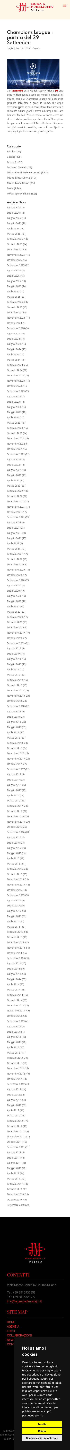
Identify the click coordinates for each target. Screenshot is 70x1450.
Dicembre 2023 (15, 375)
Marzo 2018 (13, 737)
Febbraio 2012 (15, 1120)
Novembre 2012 (16, 1073)
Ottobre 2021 (14, 512)
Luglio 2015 (13, 905)
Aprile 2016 (13, 858)
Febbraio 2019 (15, 679)
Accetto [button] (42, 1424)
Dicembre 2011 (15, 1131)
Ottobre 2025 (14, 259)
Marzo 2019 (13, 674)
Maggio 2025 (14, 286)
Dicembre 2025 (15, 249)
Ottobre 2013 (14, 1015)
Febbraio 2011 (15, 1183)
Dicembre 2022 (15, 438)
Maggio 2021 (14, 538)
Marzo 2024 (13, 359)
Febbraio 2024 (15, 364)
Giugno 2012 (14, 1099)
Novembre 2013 (16, 1010)
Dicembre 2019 (15, 627)
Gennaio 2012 (14, 1126)
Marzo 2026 (13, 233)
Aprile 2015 (13, 921)
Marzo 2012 (13, 1115)
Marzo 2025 (13, 296)
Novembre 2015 (16, 884)
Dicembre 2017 (15, 753)
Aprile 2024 (13, 354)
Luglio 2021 (13, 527)
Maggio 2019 (14, 664)
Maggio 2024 (14, 349)
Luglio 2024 (13, 338)
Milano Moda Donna (18, 177)
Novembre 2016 (16, 821)
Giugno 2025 (14, 281)
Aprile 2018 (13, 732)
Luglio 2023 (13, 401)
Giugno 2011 (14, 1162)
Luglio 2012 (13, 1094)
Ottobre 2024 (14, 323)
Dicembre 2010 (15, 1194)
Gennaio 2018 (14, 748)
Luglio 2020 (13, 590)
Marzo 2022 (13, 485)
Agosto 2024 (14, 333)
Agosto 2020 (14, 585)
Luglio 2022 (13, 464)
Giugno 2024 (14, 343)
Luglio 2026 (13, 212)
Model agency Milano (19, 193)
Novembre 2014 (16, 947)
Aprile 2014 (13, 984)
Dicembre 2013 (15, 1005)
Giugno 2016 (14, 848)
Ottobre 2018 (14, 700)
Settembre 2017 (16, 769)
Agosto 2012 (14, 1089)
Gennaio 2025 (14, 307)
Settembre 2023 (16, 391)
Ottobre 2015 (14, 889)
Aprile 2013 (13, 1047)
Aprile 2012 (13, 1110)
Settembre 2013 (16, 1021)
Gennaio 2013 (14, 1063)
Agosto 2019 (14, 648)
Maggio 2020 (14, 601)
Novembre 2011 (16, 1136)
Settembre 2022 (16, 454)
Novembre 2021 (16, 506)
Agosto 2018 (14, 711)
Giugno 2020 (14, 595)
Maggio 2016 (14, 853)
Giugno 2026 (14, 218)
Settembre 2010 (16, 1204)
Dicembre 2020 (15, 564)
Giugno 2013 (14, 1036)
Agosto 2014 (14, 963)
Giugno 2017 (14, 784)
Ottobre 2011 (14, 1141)
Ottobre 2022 (14, 448)
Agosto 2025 (14, 270)
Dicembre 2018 (15, 690)
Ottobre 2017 (14, 763)
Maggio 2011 (14, 1168)
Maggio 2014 (14, 979)
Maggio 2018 (14, 727)
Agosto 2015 (14, 900)
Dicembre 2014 (15, 942)
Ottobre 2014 (14, 953)
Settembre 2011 (16, 1147)
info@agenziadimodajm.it (24, 1301)
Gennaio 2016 (14, 874)
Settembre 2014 (16, 958)
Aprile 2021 (13, 543)
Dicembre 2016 (15, 816)
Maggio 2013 (14, 1042)
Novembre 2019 (16, 632)
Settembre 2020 (16, 580)
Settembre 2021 (16, 517)
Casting (11, 156)
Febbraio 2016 (15, 868)
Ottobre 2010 (14, 1199)
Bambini (11, 151)
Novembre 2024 (16, 317)
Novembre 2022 (16, 443)
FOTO (11, 1331)
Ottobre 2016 (14, 826)
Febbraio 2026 (15, 239)
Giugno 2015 (14, 910)
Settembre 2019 (16, 643)
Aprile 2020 (13, 606)
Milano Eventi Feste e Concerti (23, 172)
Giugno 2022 (14, 469)
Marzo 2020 (13, 611)
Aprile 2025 (13, 291)
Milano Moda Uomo (18, 183)
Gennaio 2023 (14, 433)
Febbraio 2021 (15, 553)
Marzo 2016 (13, 863)
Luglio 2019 (13, 653)
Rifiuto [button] (42, 1431)
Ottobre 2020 (14, 574)
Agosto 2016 (14, 837)
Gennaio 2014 (14, 1000)
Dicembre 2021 (15, 501)
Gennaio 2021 (14, 559)
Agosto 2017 (14, 774)
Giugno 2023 (14, 407)
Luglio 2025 (13, 275)
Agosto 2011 (14, 1152)
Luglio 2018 (13, 716)
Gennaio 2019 (14, 685)
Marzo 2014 (13, 989)
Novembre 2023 (16, 380)
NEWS (11, 1340)
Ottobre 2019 (14, 638)
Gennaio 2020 (14, 622)
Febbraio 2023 (15, 428)
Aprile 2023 (13, 417)
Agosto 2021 (14, 522)
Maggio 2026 (14, 223)
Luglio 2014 (13, 968)
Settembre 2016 (16, 832)
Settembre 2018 (16, 706)
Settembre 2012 (16, 1084)
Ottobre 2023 (14, 385)
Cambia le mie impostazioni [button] (42, 1438)
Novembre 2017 (16, 758)
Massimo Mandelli (17, 167)
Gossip (36, 48)
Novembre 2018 (16, 695)
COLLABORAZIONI (19, 1335)
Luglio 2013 (13, 1031)
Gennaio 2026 (14, 244)
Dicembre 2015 (15, 879)
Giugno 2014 (14, 973)
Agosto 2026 (14, 207)
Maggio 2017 (14, 790)
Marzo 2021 (13, 548)
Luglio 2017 (13, 779)
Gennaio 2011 (14, 1189)
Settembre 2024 (16, 328)
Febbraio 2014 (15, 994)
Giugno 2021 (14, 533)
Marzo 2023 (13, 422)
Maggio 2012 (14, 1105)
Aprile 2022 (13, 480)
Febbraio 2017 (15, 805)
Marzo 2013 (13, 1052)
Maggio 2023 (14, 412)
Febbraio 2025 (15, 302)
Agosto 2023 (14, 396)
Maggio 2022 (14, 475)
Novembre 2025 (16, 254)
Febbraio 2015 (15, 931)
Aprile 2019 (13, 669)
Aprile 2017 (13, 795)
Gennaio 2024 (14, 370)
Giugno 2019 (14, 658)
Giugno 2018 (14, 721)
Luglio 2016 (13, 842)
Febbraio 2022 (15, 490)
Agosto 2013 (14, 1026)
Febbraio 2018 (15, 743)
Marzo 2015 (13, 926)
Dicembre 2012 (15, 1068)
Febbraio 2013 (15, 1057)
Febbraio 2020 (15, 617)
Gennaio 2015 (14, 937)
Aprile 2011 (13, 1173)
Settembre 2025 (16, 265)
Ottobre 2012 (14, 1078)
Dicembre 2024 (15, 312)
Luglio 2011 (13, 1157)
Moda (10, 188)
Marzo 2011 (13, 1178)
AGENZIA (13, 1326)
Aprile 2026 (13, 228)
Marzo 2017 (13, 800)
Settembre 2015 (16, 895)
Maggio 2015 (14, 916)
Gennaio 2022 (14, 496)
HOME (11, 1322)
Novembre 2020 (16, 569)
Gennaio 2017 (14, 811)
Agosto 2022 (14, 459)
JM (11, 48)
